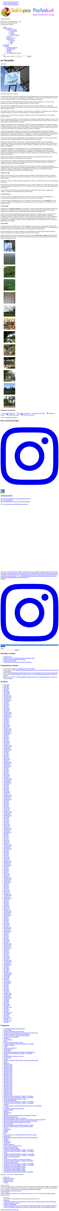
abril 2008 (6, 979)
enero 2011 (6, 942)
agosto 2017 (7, 833)
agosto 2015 (7, 866)
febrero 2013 (7, 907)
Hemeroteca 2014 (8, 1076)
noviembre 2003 (8, 1018)
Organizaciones (7, 1129)
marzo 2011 (6, 939)
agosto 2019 (7, 800)
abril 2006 (6, 1003)
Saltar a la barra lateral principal (11, 4)
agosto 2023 (7, 734)
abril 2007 (6, 989)
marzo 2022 (6, 757)
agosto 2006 (7, 998)
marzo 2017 (6, 840)
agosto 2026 (7, 684)
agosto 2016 (7, 850)
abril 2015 (6, 872)
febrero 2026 (7, 693)
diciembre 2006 (7, 993)
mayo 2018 (6, 821)
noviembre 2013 (8, 895)
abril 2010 (6, 954)
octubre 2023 (7, 731)
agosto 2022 (7, 751)
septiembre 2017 (8, 832)
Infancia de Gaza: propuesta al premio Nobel (14, 659)
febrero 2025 (7, 709)
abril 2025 (6, 706)
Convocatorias (7, 1050)
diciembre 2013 (7, 894)
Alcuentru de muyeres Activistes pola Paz (14, 1031)
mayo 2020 (6, 788)
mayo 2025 (6, 705)
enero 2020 (6, 793)
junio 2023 (6, 737)
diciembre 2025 (7, 695)
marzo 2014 (6, 890)
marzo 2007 (6, 990)
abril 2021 (6, 773)
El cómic (6, 1059)
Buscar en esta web (8, 56)
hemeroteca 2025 (8, 1092)
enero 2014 (6, 892)
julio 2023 (6, 735)
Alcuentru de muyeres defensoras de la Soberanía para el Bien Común (21, 1032)
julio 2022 (6, 752)
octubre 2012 (7, 913)
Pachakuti (6, 1130)
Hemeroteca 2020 (8, 1085)
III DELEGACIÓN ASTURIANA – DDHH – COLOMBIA (19, 1097)
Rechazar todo (11, 1190)
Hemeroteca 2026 (8, 1094)
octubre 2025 (7, 698)
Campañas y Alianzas (9, 1045)
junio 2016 (6, 852)
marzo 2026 (6, 691)
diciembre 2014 (7, 877)
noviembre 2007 (8, 982)
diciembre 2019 (7, 795)
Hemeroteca (7, 1063)
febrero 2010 (7, 957)
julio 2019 (6, 801)
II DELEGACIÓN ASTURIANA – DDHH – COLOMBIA (18, 1096)
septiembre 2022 (8, 749)
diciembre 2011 (7, 927)
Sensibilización (7, 1141)
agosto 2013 (7, 899)
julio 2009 (6, 967)
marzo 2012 (6, 923)
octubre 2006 (7, 996)
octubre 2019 (7, 797)
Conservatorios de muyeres (10, 1048)
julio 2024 (6, 719)
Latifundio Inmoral (8, 1110)
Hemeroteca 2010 (8, 1071)
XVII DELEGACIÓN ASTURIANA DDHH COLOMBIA (18, 1172)
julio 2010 (6, 950)
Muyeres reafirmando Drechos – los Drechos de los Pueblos (18, 1126)
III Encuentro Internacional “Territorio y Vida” (15, 1099)
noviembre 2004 (8, 1012)
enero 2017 (6, 843)
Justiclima (6, 1104)
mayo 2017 (6, 837)
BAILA (6, 1041)
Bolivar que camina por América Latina (13, 1042)
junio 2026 (6, 687)
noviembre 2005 (8, 1007)
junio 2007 (6, 986)
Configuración (4, 1190)
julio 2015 (6, 868)
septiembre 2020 (8, 782)
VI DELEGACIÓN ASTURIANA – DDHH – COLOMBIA (19, 1151)
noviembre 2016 (8, 846)
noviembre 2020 (8, 779)
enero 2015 (6, 876)
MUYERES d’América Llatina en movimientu (15, 1118)
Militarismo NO (7, 1112)
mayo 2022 (6, 755)
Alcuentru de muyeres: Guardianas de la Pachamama (16, 1035)
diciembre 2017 (7, 828)
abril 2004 (6, 1015)
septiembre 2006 (8, 997)
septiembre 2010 (8, 947)
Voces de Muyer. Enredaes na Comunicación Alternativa (17, 1159)
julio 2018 (6, 818)
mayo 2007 (6, 987)
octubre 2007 (7, 983)
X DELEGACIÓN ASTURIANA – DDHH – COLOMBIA (18, 1161)
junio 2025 (6, 704)
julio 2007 (6, 985)
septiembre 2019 (8, 799)
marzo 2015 (6, 873)
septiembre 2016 (8, 848)
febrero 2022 (7, 759)
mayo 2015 (6, 870)
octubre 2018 (7, 814)
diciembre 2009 (7, 960)
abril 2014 (6, 888)
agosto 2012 (7, 916)
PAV (5, 1133)
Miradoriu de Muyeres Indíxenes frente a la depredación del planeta (20, 1115)
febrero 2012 (7, 924)
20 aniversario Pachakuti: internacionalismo (14, 1028)
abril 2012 (6, 921)
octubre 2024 (7, 715)
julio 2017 (6, 835)
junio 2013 (6, 902)
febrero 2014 (7, 891)
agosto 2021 (7, 767)
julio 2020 (6, 785)
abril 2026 (6, 690)
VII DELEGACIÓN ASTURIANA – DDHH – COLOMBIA (19, 1154)
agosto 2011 (7, 932)
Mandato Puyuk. (8, 656)
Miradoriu (8, 417)
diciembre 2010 (7, 943)
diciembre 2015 (7, 861)
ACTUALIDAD (8, 1030)
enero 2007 (6, 992)
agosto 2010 (7, 949)
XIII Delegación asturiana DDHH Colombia (14, 1166)
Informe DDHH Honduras (10, 1100)
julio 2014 (6, 884)
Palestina (6, 1132)
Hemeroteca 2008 (8, 1068)
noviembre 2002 (8, 1020)
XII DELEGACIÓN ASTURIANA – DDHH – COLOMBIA (19, 1165)
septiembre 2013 (8, 898)
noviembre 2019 (8, 796)
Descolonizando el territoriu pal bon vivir (14, 1056)
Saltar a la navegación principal (11, 2)
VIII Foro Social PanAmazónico (11, 1156)
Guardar (3, 1209)
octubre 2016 (7, 847)
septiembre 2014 (8, 881)
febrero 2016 (7, 858)
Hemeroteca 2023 (8, 1089)
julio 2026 (6, 686)
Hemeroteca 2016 (8, 1079)
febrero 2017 (7, 841)
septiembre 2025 (8, 700)
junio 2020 (6, 786)
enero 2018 (6, 826)
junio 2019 (6, 803)
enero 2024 (6, 727)
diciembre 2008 (7, 972)
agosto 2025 (7, 701)
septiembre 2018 (8, 815)
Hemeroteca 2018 (8, 1082)
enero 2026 (6, 694)
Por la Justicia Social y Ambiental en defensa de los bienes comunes (20, 1134)
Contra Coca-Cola (8, 1049)
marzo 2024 (6, 724)
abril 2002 (6, 1022)
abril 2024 (6, 723)
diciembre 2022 (7, 745)
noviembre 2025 (8, 697)
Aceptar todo (18, 1190)
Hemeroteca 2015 (8, 1078)
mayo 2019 (6, 804)
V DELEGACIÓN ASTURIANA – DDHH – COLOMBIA (18, 1149)
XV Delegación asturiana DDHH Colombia (14, 1169)
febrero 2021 (7, 775)
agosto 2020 (7, 784)
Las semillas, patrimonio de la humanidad (14, 1108)
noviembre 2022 (8, 746)
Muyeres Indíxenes (8, 1123)
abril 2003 (6, 1019)
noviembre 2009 (8, 961)
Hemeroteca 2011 (8, 1072)
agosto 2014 (7, 883)
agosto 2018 (7, 817)
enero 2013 (6, 909)
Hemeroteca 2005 (8, 1064)
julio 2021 (6, 768)
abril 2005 (6, 1011)
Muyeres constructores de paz (11, 1116)
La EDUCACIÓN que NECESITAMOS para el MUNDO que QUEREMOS (23, 1105)
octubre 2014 (7, 880)
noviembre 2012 (8, 912)
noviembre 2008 (8, 974)
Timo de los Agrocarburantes (11, 1147)
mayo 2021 (6, 771)
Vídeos (5, 1152)
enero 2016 (6, 859)
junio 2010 (6, 952)
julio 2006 (6, 1000)
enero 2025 (6, 711)
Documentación (7, 1057)
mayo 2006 (6, 1001)
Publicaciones (7, 1136)
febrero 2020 (7, 792)
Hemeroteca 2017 (8, 1081)
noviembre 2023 (8, 730)
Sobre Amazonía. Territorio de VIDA (13, 1145)
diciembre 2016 (7, 844)
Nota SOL (6, 1127)
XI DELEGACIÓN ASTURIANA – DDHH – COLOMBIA (19, 1163)
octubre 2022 (7, 748)
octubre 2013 (7, 896)
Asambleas (6, 1038)
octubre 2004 (7, 1014)
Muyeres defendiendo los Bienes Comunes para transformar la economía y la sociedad (24, 1119)
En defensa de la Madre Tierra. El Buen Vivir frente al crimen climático (21, 1060)
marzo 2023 (6, 741)
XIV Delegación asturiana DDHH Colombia (14, 1167)
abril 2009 (6, 971)
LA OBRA (6, 1107)
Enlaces (5, 1061)
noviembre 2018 (8, 812)
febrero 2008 (7, 980)
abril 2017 (6, 839)
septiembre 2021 (8, 766)
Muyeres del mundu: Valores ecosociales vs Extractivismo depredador (20, 1121)
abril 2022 (6, 756)
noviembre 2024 (8, 713)
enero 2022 (6, 760)
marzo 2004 (6, 1016)
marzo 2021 (6, 774)
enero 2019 (6, 810)
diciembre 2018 (7, 811)
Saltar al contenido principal (10, 3)
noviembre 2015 (8, 862)
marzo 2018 (6, 823)
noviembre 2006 (8, 994)
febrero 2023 (7, 742)
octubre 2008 (7, 975)
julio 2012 (6, 917)
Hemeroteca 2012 (8, 1074)
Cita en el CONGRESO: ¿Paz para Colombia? (23, 668)
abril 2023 (6, 739)
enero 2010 (6, 958)
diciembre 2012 (7, 910)
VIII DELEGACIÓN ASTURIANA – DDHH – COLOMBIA (19, 1155)
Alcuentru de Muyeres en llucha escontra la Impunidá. (17, 1034)
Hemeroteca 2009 (8, 1070)
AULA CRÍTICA (8, 1039)
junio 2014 (6, 885)
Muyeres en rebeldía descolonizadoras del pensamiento (17, 1122)
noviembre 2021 (8, 763)
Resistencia (14, 417)
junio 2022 (6, 753)
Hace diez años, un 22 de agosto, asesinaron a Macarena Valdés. (19, 658)
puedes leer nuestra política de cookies (31, 1189)
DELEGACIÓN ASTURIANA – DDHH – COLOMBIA (18, 1053)
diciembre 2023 (7, 728)
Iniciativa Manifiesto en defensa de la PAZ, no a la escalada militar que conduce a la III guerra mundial (33, 672)
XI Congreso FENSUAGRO (11, 1162)
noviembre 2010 (8, 945)
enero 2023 (6, 744)
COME (5, 1046)
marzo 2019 (6, 807)
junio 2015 (6, 869)
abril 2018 (6, 822)
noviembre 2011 (8, 928)
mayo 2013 (6, 903)
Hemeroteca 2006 (8, 1065)
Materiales (6, 1111)
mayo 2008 (6, 978)
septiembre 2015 (8, 865)
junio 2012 (6, 919)
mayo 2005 (6, 1009)
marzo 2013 (6, 906)
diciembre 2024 (7, 712)
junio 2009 (6, 968)
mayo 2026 (6, 689)
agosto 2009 (7, 965)
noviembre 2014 (8, 879)
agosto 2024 (7, 717)
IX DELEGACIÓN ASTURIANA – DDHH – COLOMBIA (19, 1103)
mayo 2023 (6, 738)
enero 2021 (6, 777)
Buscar (2, 648)
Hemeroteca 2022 (8, 1088)
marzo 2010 (6, 956)
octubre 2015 (7, 863)
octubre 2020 (7, 781)
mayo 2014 (6, 887)
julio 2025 (6, 702)
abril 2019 (6, 806)
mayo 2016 (6, 854)
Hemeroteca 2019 (8, 1083)
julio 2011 (6, 934)
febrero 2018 (7, 825)
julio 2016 (6, 851)
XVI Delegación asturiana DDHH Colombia (14, 1170)
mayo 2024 (6, 722)
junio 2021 (6, 770)
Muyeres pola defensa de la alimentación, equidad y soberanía (19, 1125)
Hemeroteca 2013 (8, 1075)
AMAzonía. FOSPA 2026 (10, 660)
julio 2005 (6, 1008)
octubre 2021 (7, 764)
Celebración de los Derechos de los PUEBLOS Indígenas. (18, 662)
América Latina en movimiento (11, 1037)
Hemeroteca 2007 (8, 1067)
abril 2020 (6, 789)
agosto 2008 (7, 976)
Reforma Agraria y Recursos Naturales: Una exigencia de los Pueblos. (21, 1137)
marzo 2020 (6, 790)
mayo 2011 (6, 936)
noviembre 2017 (8, 829)
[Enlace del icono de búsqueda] (4, 55)
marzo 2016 (6, 857)
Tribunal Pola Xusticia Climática (11, 1148)
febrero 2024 (7, 726)
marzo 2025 (6, 708)
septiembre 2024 (8, 716)
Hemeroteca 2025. (8, 1093)
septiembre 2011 (8, 931)
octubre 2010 (7, 946)
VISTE (5, 1158)
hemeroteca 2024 (8, 1090)
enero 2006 (6, 1005)
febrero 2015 (7, 874)
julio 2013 (6, 901)
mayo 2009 (6, 969)
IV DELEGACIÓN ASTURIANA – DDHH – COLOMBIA (19, 1101)
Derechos (6, 1054)
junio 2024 (6, 720)
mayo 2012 (6, 920)
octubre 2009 (7, 963)
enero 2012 (6, 925)
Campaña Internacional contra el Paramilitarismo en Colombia (19, 1043)
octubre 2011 (7, 930)
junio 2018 (6, 819)
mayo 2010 (6, 953)
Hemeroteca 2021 (8, 1086)
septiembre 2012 (8, 914)
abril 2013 (6, 905)
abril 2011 (6, 938)
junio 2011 (6, 935)
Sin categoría (7, 1143)
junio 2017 (6, 836)
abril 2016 (6, 855)
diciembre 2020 (7, 778)
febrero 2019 (7, 808)
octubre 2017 (7, 830)
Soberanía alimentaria (9, 1144)
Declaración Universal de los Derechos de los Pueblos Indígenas (19, 1052)
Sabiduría (6, 1140)
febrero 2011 (7, 941)
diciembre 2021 (7, 762)
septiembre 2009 (8, 964)
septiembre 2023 (8, 733)
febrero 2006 (7, 1004)
